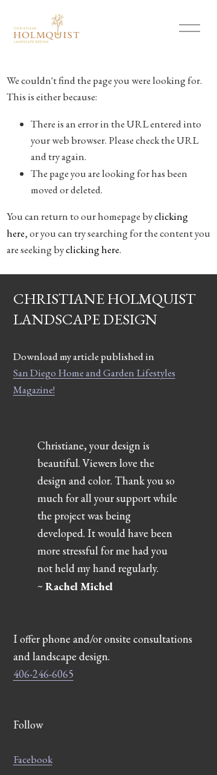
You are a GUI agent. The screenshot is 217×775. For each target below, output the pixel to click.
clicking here (92, 249)
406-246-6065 (43, 674)
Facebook (32, 759)
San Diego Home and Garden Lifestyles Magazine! (94, 381)
